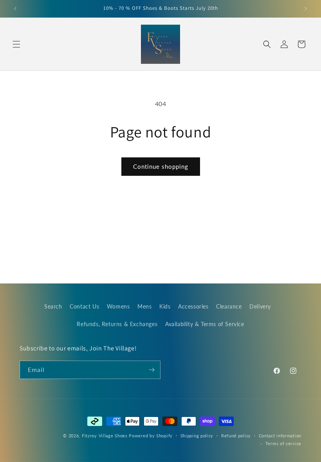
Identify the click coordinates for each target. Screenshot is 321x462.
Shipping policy (197, 435)
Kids (164, 306)
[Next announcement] (305, 8)
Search (53, 306)
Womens (118, 306)
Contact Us (84, 306)
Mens (144, 306)
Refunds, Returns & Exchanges (117, 324)
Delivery (260, 306)
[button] (16, 44)
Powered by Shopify (151, 435)
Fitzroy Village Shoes (105, 435)
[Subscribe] (151, 370)
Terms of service (283, 443)
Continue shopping (160, 166)
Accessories (193, 306)
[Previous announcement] (15, 8)
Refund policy (236, 435)
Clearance (229, 306)
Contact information (280, 435)
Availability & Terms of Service (204, 324)
